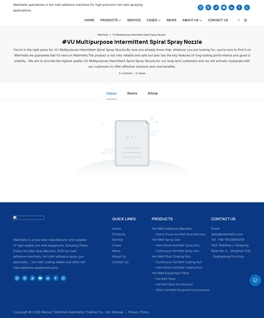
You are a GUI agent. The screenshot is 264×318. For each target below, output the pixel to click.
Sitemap (117, 312)
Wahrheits (103, 34)
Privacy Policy (138, 312)
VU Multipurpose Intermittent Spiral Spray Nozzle (138, 34)
